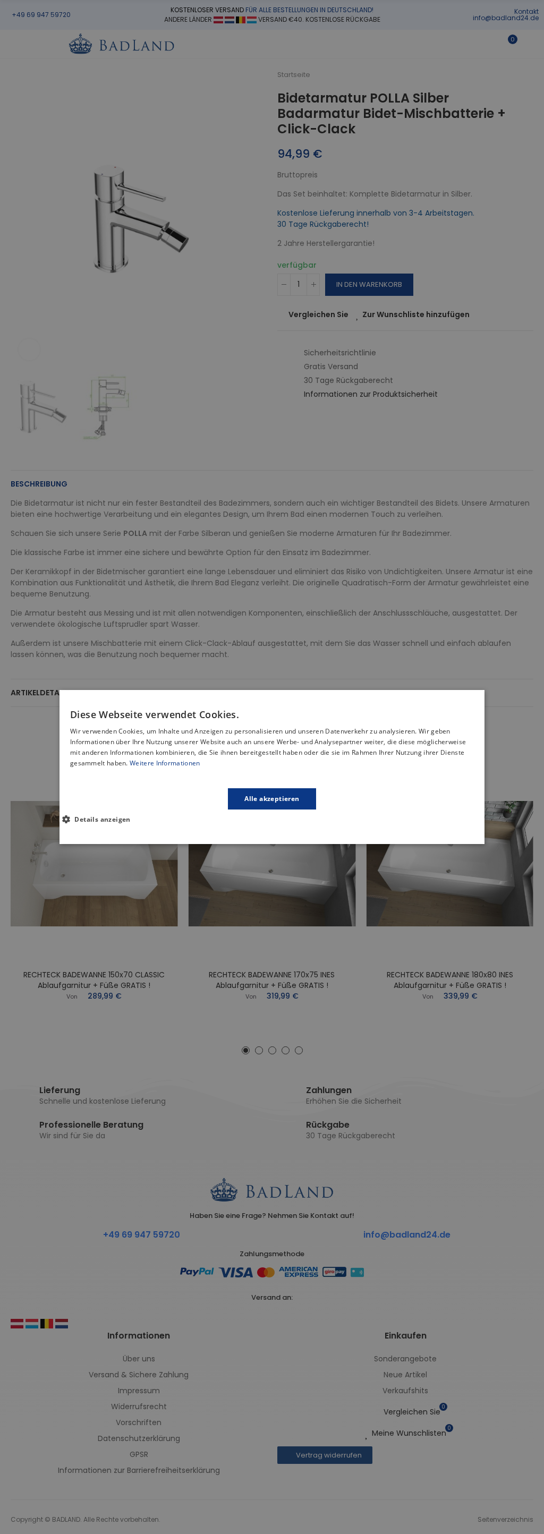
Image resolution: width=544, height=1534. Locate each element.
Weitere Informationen (165, 763)
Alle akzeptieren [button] (271, 798)
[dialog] (272, 767)
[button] (100, 819)
